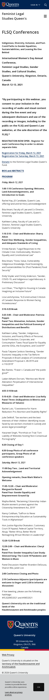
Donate (6, 161)
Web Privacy (8, 654)
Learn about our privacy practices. (13, 693)
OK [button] (38, 687)
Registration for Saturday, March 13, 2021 (23, 156)
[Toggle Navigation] (45, 16)
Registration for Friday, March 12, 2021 (21, 153)
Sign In (34, 5)
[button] (45, 4)
